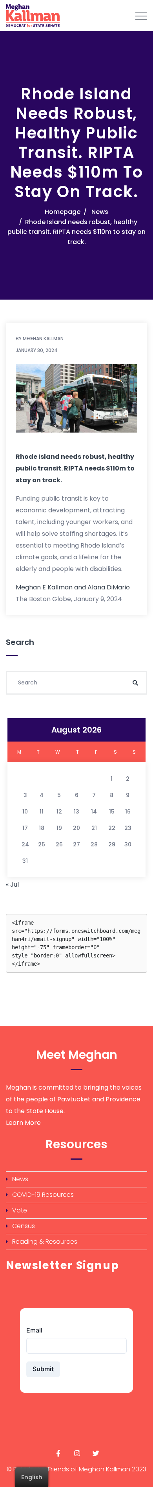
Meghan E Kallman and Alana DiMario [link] (73, 587)
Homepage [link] (62, 211)
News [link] (99, 211)
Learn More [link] (23, 1122)
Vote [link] (19, 1210)
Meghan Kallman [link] (43, 338)
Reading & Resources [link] (44, 1241)
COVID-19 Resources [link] (43, 1194)
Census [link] (23, 1225)
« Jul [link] (12, 884)
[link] (64, 15)
